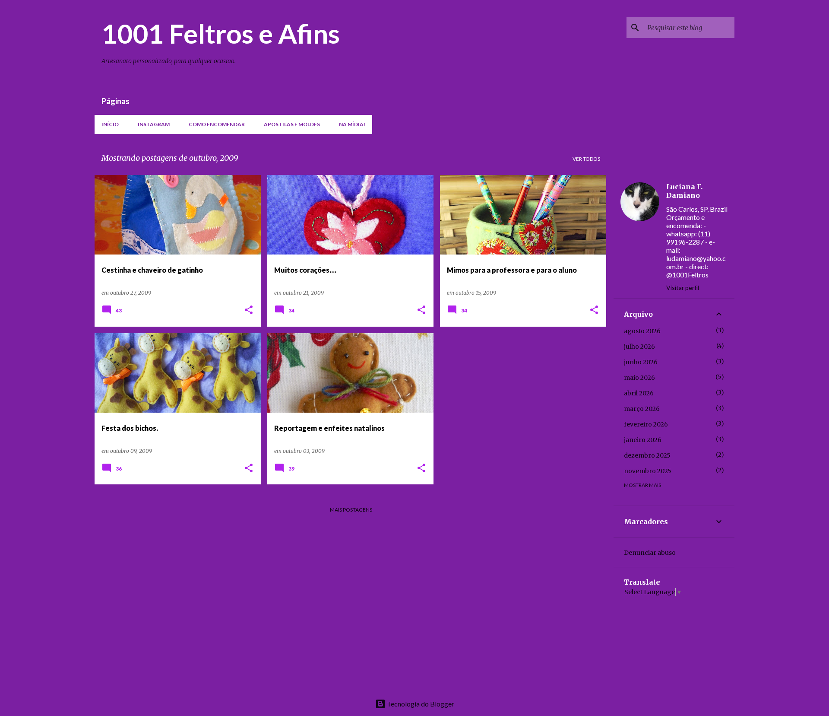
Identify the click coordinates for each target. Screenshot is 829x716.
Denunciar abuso (650, 553)
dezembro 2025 (647, 455)
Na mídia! (352, 124)
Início (110, 124)
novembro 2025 (647, 471)
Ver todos (586, 159)
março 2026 (642, 409)
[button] (249, 310)
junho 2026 (641, 362)
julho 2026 (639, 346)
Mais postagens (351, 509)
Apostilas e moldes (292, 124)
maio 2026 (639, 378)
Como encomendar (217, 124)
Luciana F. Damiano (684, 191)
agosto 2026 (642, 331)
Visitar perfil (682, 287)
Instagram (154, 124)
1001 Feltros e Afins (220, 33)
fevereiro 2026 (646, 424)
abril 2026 (639, 393)
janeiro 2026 (642, 440)
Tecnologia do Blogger (420, 704)
